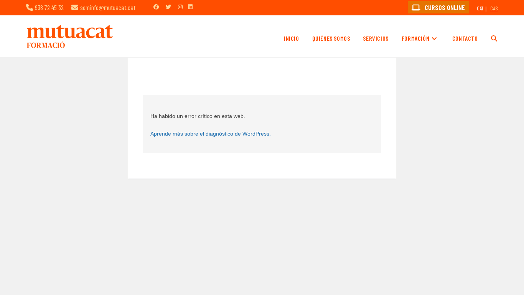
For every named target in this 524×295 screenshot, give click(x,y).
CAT (480, 8)
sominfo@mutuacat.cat (107, 7)
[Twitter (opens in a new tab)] (168, 6)
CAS (494, 8)
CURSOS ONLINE (444, 7)
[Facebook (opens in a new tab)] (156, 6)
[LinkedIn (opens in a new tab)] (190, 6)
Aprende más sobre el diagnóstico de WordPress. (210, 134)
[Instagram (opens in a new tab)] (180, 6)
